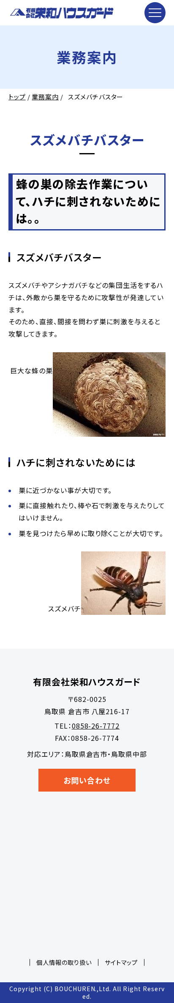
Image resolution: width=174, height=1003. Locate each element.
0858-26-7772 (96, 726)
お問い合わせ (87, 780)
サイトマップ (121, 962)
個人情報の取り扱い (64, 962)
